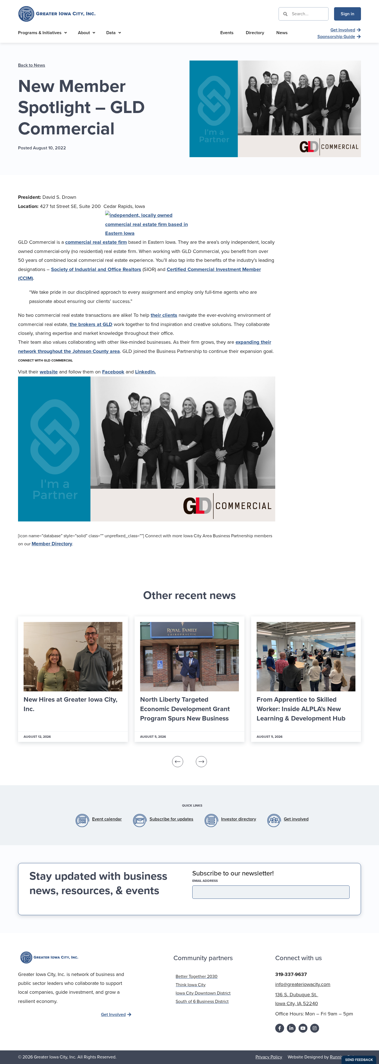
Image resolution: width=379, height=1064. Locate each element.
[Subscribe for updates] (140, 820)
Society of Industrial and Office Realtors (96, 269)
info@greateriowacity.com (302, 984)
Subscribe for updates (171, 819)
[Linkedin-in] (291, 1028)
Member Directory (52, 543)
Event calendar (107, 819)
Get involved (296, 819)
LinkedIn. (145, 371)
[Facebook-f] (279, 1028)
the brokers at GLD (91, 324)
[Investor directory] (211, 820)
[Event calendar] (82, 820)
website (49, 371)
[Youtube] (303, 1028)
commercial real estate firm (96, 242)
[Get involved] (274, 820)
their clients (164, 315)
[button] (177, 761)
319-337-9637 (291, 974)
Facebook (113, 371)
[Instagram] (314, 1028)
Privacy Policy (269, 1057)
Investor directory (238, 819)
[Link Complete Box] (73, 679)
